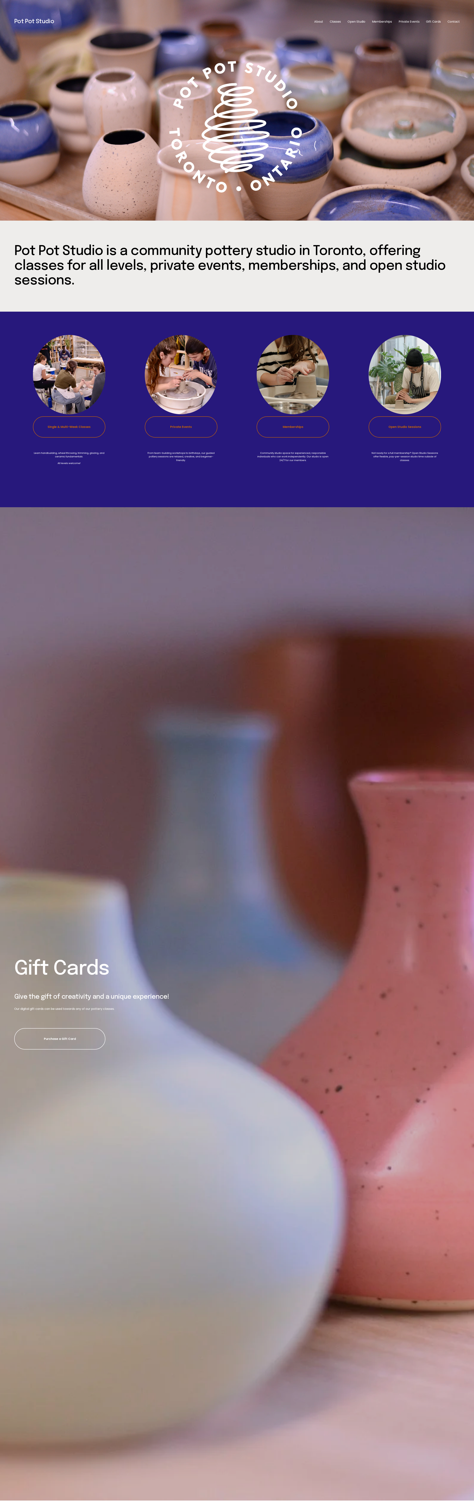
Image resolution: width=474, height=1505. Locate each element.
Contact (454, 21)
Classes (335, 21)
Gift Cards (433, 21)
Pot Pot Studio (34, 21)
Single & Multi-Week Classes (69, 427)
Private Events (409, 21)
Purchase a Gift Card (60, 1039)
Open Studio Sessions (404, 427)
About (318, 21)
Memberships (382, 21)
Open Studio (356, 21)
